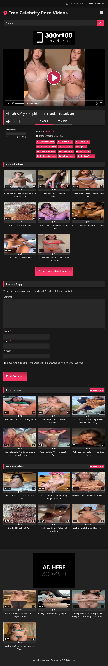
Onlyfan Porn (67, 146)
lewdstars (49, 131)
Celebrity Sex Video (48, 146)
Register (100, 4)
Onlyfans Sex (84, 151)
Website (7, 351)
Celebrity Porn (66, 142)
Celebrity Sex (83, 142)
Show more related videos (54, 271)
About (45, 121)
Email (7, 341)
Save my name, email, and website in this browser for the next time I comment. (46, 363)
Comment (8, 297)
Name (7, 331)
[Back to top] (99, 657)
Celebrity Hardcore (47, 142)
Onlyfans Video (68, 156)
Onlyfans (82, 146)
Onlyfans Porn (67, 151)
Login (90, 4)
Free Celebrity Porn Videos (37, 13)
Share (63, 121)
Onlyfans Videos (87, 156)
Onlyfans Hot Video (47, 151)
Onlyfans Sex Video (48, 156)
